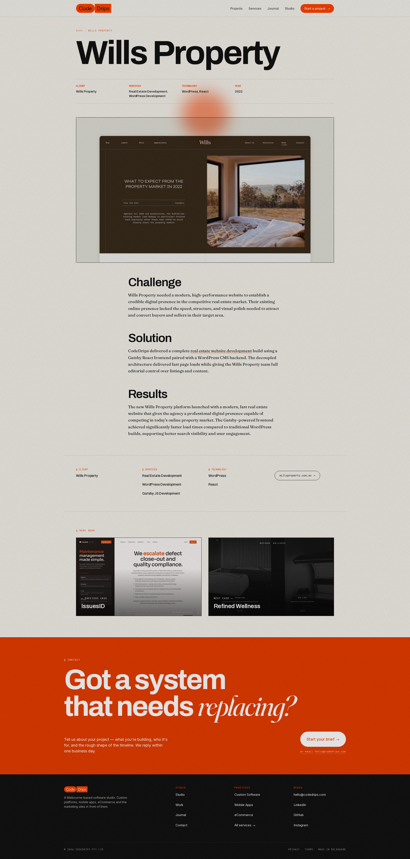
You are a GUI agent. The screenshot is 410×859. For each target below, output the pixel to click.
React (213, 484)
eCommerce (243, 815)
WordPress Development (161, 484)
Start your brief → (323, 739)
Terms (309, 849)
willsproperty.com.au (297, 475)
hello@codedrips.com (310, 795)
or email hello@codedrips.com (323, 751)
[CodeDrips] (93, 8)
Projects (236, 8)
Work (79, 30)
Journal (273, 8)
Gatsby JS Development (161, 493)
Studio (289, 8)
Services (255, 8)
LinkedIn (300, 805)
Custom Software (247, 795)
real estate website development (221, 350)
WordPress (217, 475)
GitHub (299, 815)
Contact (181, 825)
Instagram (301, 825)
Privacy (294, 849)
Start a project (317, 8)
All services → (244, 825)
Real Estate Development (162, 475)
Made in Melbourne (332, 849)
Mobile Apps (243, 805)
